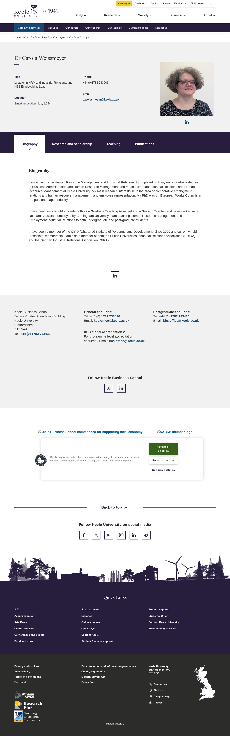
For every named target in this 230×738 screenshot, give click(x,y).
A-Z (16, 609)
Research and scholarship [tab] (72, 144)
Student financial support (97, 641)
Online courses (90, 622)
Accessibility (22, 671)
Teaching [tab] (114, 144)
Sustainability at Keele (162, 628)
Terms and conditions (27, 676)
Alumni (166, 3)
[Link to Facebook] (83, 535)
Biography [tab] (30, 144)
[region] (122, 459)
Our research (92, 27)
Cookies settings (163, 470)
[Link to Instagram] (121, 535)
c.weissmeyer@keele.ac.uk (101, 99)
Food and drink (23, 641)
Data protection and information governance (108, 666)
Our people (71, 27)
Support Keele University (164, 622)
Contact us (161, 27)
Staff (153, 3)
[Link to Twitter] (108, 388)
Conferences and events (29, 634)
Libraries (86, 615)
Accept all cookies (163, 448)
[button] (211, 3)
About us (53, 27)
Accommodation (24, 615)
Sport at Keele (90, 634)
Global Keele (197, 3)
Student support (159, 609)
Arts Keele (20, 622)
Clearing (122, 3)
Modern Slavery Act (93, 676)
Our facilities (115, 27)
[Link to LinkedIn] (187, 121)
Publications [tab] (144, 144)
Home (17, 37)
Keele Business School (36, 37)
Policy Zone (88, 682)
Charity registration (93, 671)
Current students (138, 27)
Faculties (179, 3)
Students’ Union (158, 615)
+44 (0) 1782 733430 (35, 334)
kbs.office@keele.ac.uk (111, 320)
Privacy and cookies (26, 666)
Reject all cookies (163, 460)
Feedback (20, 682)
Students (139, 3)
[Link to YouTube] (108, 535)
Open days (88, 628)
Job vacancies (90, 609)
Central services (24, 628)
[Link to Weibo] (146, 535)
